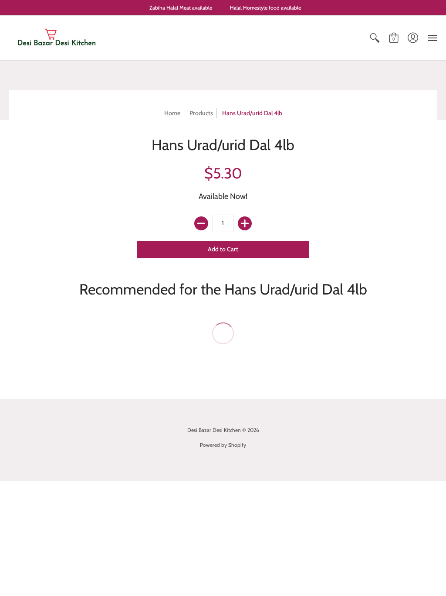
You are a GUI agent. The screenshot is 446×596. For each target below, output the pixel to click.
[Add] (245, 223)
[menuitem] (374, 38)
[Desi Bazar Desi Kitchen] (57, 38)
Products (201, 113)
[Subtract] (201, 223)
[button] (374, 38)
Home (172, 113)
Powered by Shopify (223, 445)
